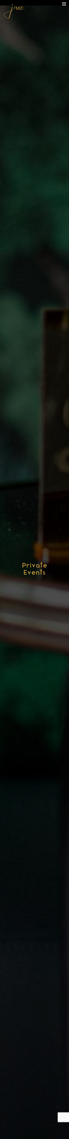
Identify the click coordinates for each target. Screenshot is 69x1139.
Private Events (34, 569)
